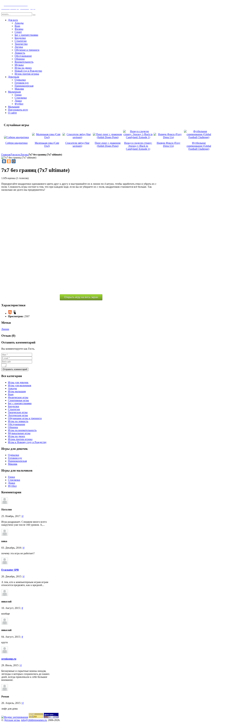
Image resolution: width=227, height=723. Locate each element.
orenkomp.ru (8, 658)
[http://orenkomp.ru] (4, 652)
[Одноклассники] (9, 161)
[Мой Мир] (14, 161)
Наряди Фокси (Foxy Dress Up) (168, 144)
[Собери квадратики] (16, 137)
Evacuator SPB (10, 569)
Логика (24, 154)
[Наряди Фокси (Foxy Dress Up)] (168, 137)
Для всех (15, 154)
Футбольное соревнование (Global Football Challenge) (199, 146)
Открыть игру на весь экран (81, 297)
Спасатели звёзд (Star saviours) (77, 144)
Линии (5, 329)
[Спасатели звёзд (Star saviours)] (77, 137)
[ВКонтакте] (4, 161)
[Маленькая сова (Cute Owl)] (47, 137)
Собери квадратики (16, 143)
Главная (5, 154)
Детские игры (12, 720)
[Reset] (34, 14)
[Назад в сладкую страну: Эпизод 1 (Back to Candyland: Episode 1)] (138, 137)
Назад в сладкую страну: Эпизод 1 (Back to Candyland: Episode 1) (138, 146)
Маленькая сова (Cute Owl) (47, 144)
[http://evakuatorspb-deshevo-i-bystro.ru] (4, 563)
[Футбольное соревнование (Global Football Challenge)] (199, 137)
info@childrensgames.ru (34, 720)
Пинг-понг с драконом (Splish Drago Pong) (107, 144)
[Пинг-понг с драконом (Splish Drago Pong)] (108, 137)
